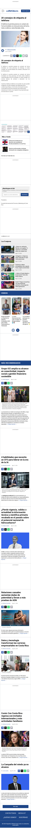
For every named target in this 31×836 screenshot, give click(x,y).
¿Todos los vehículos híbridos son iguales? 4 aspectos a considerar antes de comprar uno (21, 249)
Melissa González (11, 49)
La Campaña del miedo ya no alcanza (15, 765)
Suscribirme (24, 194)
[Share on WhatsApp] (20, 56)
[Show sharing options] (28, 132)
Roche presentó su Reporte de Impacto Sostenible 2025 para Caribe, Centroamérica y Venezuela (5, 321)
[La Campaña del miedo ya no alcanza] (15, 782)
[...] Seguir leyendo (11, 424)
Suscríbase (23, 817)
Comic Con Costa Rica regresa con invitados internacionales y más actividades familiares (11, 717)
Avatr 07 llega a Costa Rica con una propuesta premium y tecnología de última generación (22, 284)
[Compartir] (26, 56)
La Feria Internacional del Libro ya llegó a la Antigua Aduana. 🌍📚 (16, 319)
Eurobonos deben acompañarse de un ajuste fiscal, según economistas (22, 266)
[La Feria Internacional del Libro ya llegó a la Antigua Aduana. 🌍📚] (16, 306)
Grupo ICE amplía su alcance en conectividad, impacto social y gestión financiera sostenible (15, 372)
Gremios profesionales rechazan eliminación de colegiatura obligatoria (18, 149)
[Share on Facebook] (14, 56)
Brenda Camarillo (6, 465)
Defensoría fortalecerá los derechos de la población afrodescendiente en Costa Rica (17, 142)
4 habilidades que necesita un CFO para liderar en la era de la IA (14, 460)
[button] (25, 11)
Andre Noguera (6, 379)
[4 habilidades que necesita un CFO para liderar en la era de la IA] (15, 480)
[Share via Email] (23, 56)
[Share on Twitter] (17, 56)
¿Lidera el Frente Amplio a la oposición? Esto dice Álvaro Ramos (22, 275)
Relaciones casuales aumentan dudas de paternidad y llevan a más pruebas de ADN (13, 596)
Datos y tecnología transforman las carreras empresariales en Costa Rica (15, 643)
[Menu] (3, 11)
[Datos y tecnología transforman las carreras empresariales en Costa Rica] (15, 663)
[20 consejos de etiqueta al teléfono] (15, 39)
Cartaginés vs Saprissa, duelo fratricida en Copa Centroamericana (21, 257)
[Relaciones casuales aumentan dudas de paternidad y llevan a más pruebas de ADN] (15, 618)
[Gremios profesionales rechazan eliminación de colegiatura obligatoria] (5, 149)
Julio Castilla (5, 770)
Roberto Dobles (6, 525)
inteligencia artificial (8, 495)
